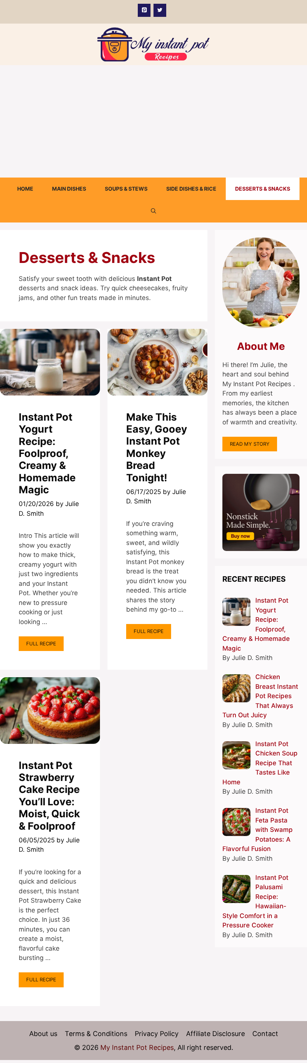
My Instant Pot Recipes (137, 1047)
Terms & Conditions (96, 1034)
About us (43, 1034)
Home (25, 188)
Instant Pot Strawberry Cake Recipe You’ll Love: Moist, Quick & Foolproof (49, 795)
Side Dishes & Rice (191, 188)
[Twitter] (160, 10)
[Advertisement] (153, 121)
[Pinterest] (144, 10)
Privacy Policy (157, 1034)
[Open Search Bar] (153, 211)
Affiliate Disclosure (215, 1034)
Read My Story (250, 444)
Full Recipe (41, 643)
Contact (265, 1034)
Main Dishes (69, 188)
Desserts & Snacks (262, 188)
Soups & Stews (126, 188)
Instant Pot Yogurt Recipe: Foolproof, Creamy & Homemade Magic (47, 453)
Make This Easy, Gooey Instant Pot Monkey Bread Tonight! (156, 447)
